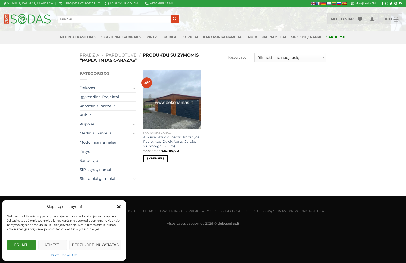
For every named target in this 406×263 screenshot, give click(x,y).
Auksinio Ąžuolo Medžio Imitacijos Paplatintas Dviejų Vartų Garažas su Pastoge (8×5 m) (171, 141)
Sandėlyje (89, 160)
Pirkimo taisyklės (201, 211)
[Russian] (339, 3)
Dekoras (87, 88)
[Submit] (175, 19)
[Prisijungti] (372, 18)
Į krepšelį (155, 158)
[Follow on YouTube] (400, 3)
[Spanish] (344, 3)
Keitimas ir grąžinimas (266, 211)
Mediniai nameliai (76, 37)
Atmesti (52, 245)
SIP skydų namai (306, 37)
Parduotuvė (121, 55)
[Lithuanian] (334, 3)
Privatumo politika (64, 255)
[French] (318, 3)
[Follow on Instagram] (386, 3)
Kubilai (170, 37)
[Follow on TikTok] (391, 3)
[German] (323, 3)
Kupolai (190, 37)
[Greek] (328, 3)
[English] (313, 3)
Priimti (21, 245)
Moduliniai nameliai (267, 37)
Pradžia (89, 55)
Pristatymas (231, 211)
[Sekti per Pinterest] (395, 3)
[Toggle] (134, 88)
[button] (119, 206)
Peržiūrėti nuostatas (95, 245)
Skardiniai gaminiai (120, 37)
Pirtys (153, 37)
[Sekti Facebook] (382, 3)
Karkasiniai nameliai (222, 37)
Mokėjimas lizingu (165, 211)
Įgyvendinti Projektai (99, 97)
